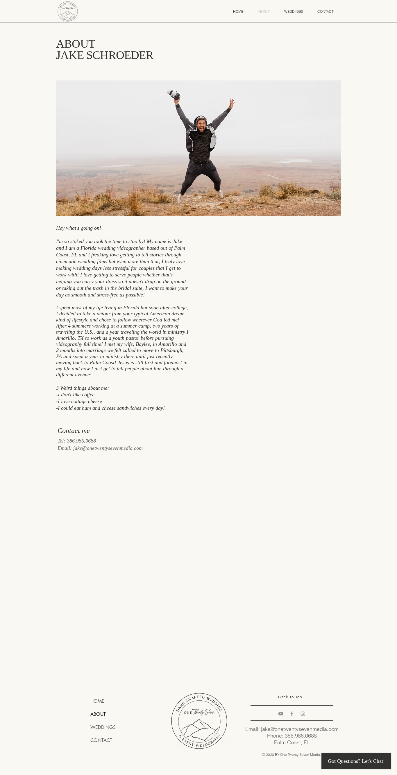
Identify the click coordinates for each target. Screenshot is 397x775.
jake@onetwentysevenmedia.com (108, 448)
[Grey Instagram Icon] (303, 714)
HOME (97, 701)
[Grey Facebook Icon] (292, 714)
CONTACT (101, 740)
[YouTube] (281, 714)
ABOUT (98, 714)
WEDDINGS (103, 727)
